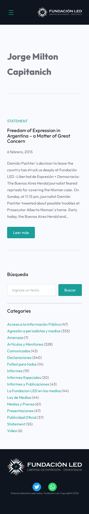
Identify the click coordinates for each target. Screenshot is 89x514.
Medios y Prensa (20, 404)
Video (12, 430)
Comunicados (18, 350)
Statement (17, 121)
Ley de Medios (19, 397)
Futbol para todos (22, 364)
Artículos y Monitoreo (25, 344)
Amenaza (15, 337)
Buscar (70, 290)
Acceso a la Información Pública (34, 324)
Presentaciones (20, 410)
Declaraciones (19, 357)
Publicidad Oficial (22, 417)
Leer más (24, 234)
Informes (15, 370)
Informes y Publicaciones (28, 384)
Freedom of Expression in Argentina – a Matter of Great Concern (38, 136)
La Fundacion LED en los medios (34, 390)
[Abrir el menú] (11, 12)
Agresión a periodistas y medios (34, 330)
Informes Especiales (24, 377)
